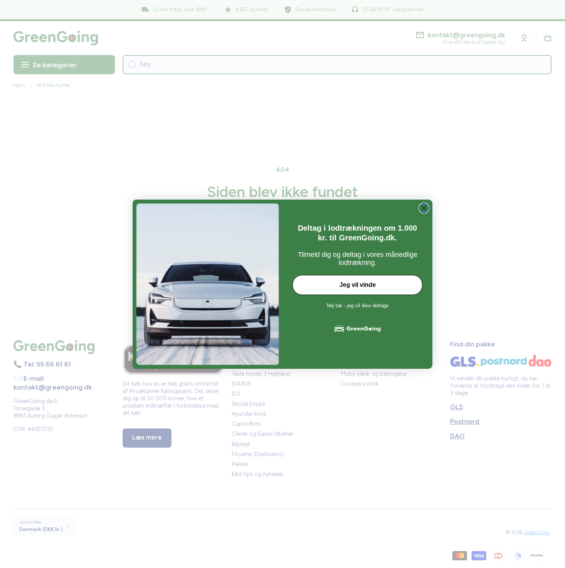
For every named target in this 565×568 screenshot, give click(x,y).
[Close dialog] (424, 208)
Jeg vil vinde (357, 285)
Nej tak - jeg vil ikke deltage (358, 305)
